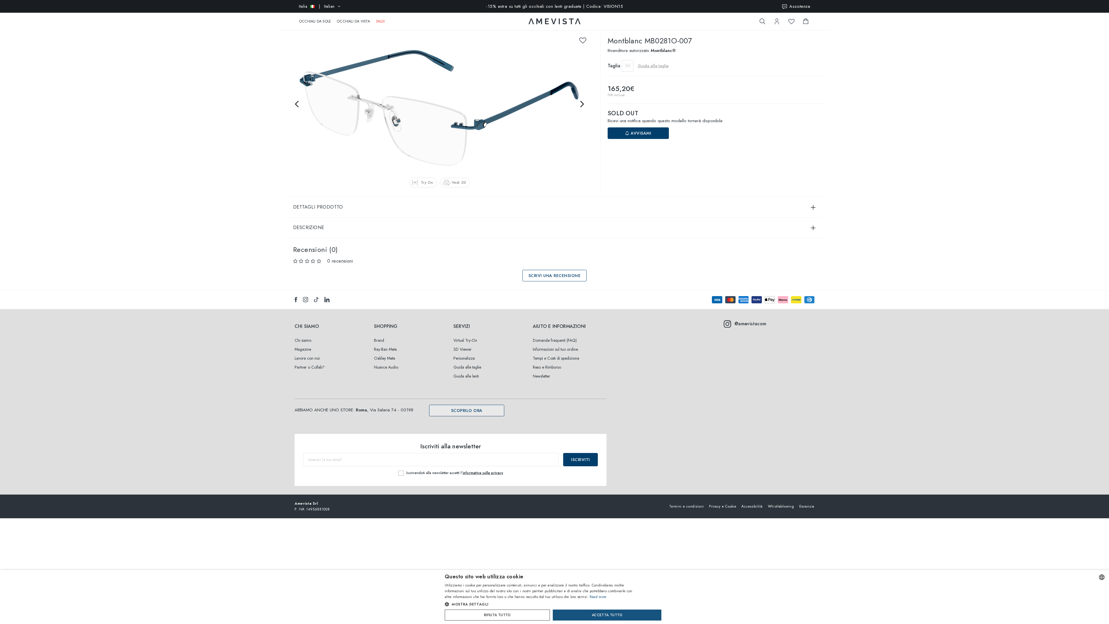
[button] (542, 604)
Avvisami (641, 133)
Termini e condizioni (686, 506)
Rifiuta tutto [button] (497, 615)
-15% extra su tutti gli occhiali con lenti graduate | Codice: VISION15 (554, 6)
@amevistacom (750, 323)
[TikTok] (316, 299)
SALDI (380, 21)
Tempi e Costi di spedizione (556, 358)
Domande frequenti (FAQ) (555, 340)
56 (627, 65)
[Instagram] (305, 299)
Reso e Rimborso (547, 367)
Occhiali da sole (315, 21)
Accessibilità (751, 506)
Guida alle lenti (466, 376)
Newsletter (541, 376)
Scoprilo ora (467, 410)
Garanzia (806, 506)
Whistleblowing (781, 506)
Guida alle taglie (467, 367)
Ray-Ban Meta (385, 349)
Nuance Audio (386, 367)
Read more (598, 596)
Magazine (303, 349)
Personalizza (464, 358)
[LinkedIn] (327, 299)
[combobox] (1102, 577)
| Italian (317, 6)
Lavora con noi (307, 358)
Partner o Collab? (310, 367)
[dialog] (554, 597)
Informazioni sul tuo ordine (555, 349)
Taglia (614, 65)
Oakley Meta (384, 358)
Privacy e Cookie (722, 506)
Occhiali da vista (353, 21)
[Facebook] (296, 299)
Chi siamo (303, 340)
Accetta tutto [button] (607, 615)
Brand (379, 340)
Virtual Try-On (465, 340)
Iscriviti (580, 460)
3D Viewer (462, 349)
